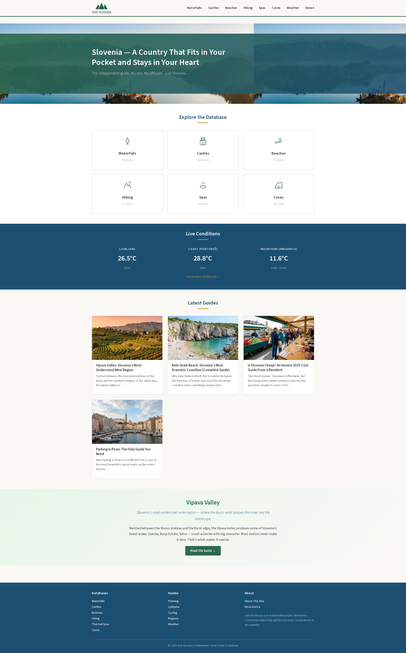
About (309, 7)
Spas (262, 7)
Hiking (248, 7)
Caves (276, 7)
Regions (173, 618)
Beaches (231, 7)
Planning (173, 601)
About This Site (254, 601)
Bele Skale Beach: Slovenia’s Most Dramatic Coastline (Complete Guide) (201, 368)
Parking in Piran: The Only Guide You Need (123, 452)
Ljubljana (173, 607)
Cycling (172, 612)
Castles (213, 7)
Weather (293, 7)
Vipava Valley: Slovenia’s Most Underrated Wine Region (118, 368)
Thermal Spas (100, 624)
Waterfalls (194, 7)
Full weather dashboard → (203, 276)
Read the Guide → (203, 550)
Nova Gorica (252, 607)
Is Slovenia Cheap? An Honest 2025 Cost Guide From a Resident (278, 368)
